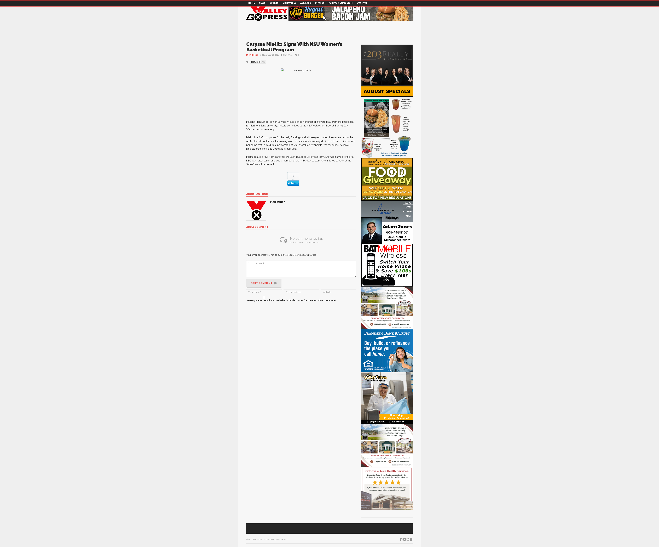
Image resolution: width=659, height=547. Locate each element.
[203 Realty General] (387, 65)
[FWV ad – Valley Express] (387, 307)
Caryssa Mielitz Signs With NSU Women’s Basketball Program (294, 47)
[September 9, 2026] (387, 179)
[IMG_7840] (387, 121)
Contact (362, 3)
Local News (252, 55)
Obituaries (289, 3)
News (262, 3)
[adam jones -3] (387, 222)
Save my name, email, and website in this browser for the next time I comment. (291, 300)
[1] (387, 398)
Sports (274, 3)
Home (251, 3)
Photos (320, 3)
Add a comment (257, 227)
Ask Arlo (305, 3)
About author (257, 194)
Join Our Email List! (340, 3)
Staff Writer (288, 55)
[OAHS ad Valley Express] (387, 488)
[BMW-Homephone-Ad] (387, 265)
